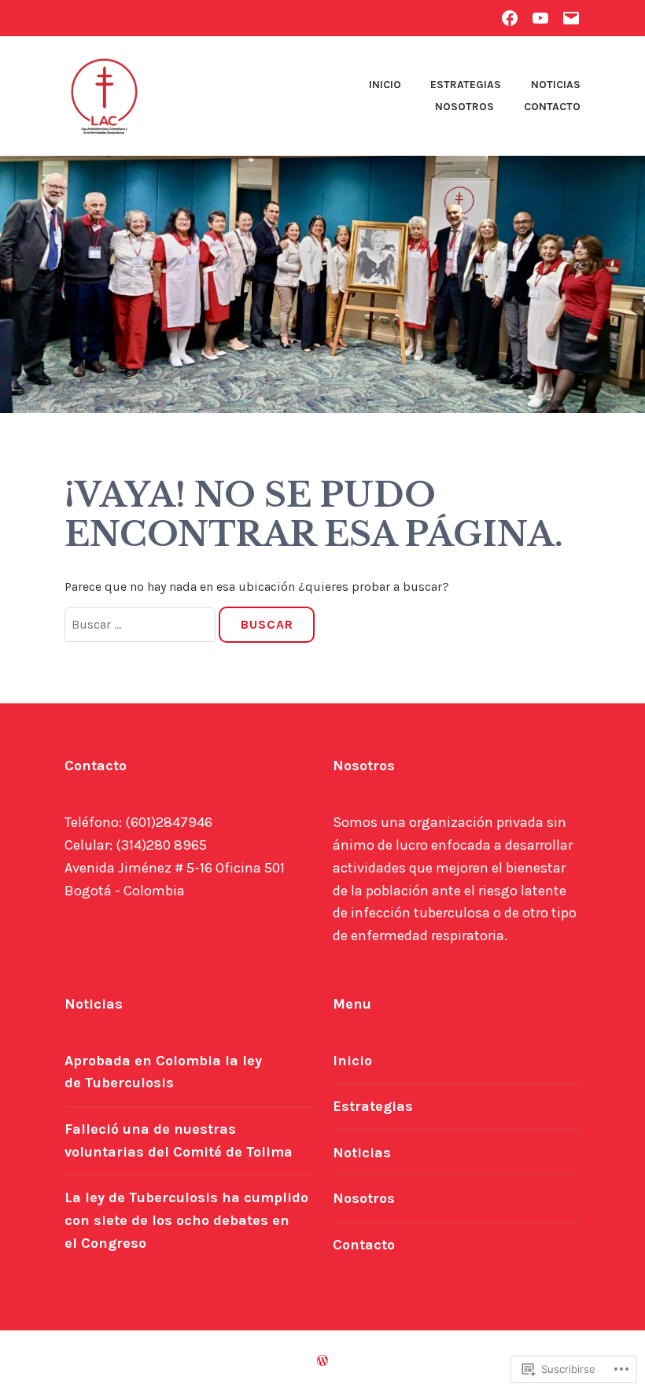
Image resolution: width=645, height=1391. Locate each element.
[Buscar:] (141, 624)
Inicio (385, 84)
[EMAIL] (571, 17)
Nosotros (464, 106)
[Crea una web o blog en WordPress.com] (322, 1360)
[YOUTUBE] (540, 17)
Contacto (552, 106)
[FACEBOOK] (509, 17)
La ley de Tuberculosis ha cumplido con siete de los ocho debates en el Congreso (186, 1220)
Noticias (555, 84)
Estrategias (465, 84)
